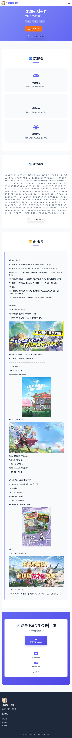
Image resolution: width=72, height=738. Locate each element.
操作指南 (5, 722)
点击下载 (5, 725)
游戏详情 (5, 719)
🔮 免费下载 (35, 29)
